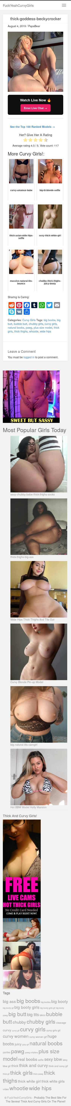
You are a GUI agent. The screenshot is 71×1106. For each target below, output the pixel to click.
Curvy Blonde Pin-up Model (26, 682)
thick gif (6, 1073)
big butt (17, 1014)
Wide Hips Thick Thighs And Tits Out (32, 619)
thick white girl (29, 1081)
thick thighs (21, 331)
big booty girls (26, 1007)
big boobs (49, 320)
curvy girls (51, 324)
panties (6, 1052)
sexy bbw (53, 1059)
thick (14, 1065)
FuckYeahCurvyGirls (18, 5)
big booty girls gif (47, 1007)
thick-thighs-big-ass (22, 557)
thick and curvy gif (58, 1066)
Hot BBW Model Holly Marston (28, 807)
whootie (33, 331)
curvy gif (15, 1030)
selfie (41, 1060)
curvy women (16, 1036)
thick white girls (53, 1081)
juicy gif (25, 1044)
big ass (9, 1001)
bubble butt (20, 324)
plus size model (43, 327)
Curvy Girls (29, 320)
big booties (46, 1001)
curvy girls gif (53, 1030)
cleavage (61, 1022)
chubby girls (36, 324)
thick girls (21, 1072)
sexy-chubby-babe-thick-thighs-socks (32, 494)
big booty (59, 1001)
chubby (19, 1022)
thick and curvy (33, 1065)
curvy (7, 1030)
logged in (28, 357)
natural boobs (16, 327)
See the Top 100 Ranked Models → (32, 127)
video (6, 1089)
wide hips (45, 331)
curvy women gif (38, 1037)
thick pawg (38, 1073)
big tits (33, 1014)
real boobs (27, 1059)
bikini (42, 1015)
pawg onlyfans (31, 1052)
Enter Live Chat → (35, 108)
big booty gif (8, 1007)
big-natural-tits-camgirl (23, 744)
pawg (29, 327)
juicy (18, 1044)
